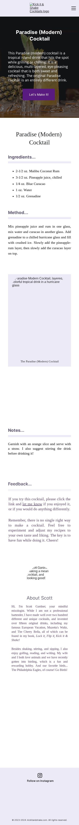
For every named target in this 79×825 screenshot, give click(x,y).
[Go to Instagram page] (40, 775)
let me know (32, 504)
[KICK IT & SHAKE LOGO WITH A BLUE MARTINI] (40, 806)
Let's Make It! (39, 94)
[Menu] (73, 8)
